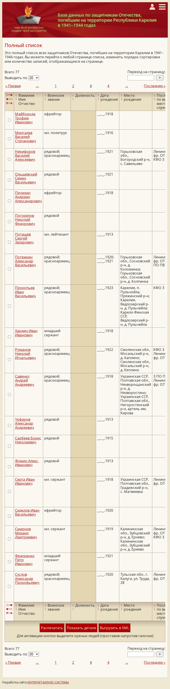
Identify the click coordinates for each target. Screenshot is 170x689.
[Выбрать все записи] (9, 95)
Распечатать (52, 627)
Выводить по (16, 77)
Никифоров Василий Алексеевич (25, 155)
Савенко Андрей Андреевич (24, 380)
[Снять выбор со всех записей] (9, 99)
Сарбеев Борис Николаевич (28, 440)
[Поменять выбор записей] (9, 103)
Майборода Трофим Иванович (25, 118)
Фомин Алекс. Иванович (27, 462)
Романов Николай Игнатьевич (25, 353)
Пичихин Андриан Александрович (28, 196)
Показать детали (81, 627)
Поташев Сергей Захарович (24, 238)
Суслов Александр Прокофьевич (27, 578)
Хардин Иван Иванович (26, 332)
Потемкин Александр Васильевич (25, 261)
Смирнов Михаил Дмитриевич (26, 532)
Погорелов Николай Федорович (25, 219)
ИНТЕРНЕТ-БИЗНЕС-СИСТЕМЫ (48, 682)
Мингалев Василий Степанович (25, 136)
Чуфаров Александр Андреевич (24, 423)
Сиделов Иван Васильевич (27, 512)
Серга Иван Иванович (25, 481)
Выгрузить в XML (114, 627)
